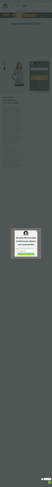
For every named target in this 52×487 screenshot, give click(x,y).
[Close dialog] (36, 231)
